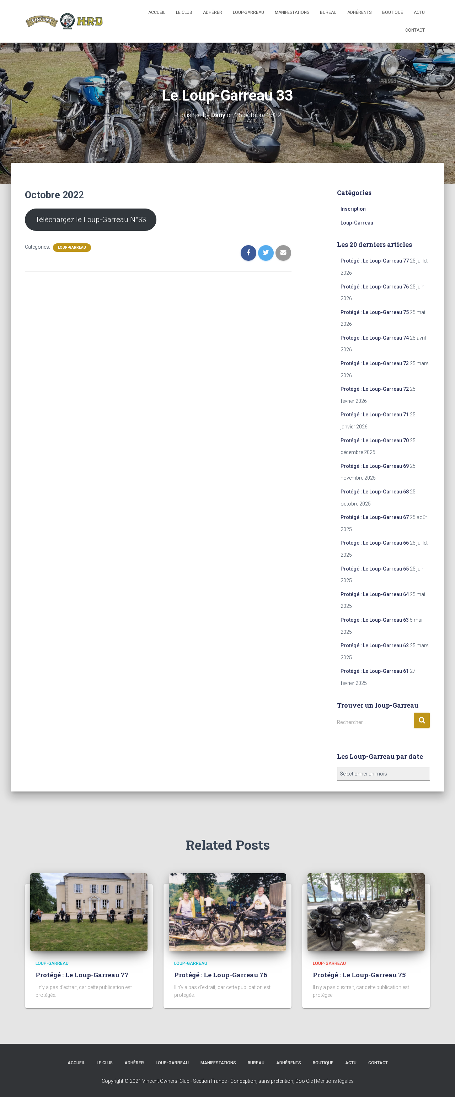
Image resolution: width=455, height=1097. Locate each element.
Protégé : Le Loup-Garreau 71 (375, 414)
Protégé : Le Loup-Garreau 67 (375, 517)
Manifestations (292, 12)
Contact (415, 30)
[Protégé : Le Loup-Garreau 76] (227, 912)
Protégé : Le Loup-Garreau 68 (375, 492)
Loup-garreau (248, 12)
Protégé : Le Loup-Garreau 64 (375, 594)
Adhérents (359, 12)
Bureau (328, 12)
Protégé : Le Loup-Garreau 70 (375, 440)
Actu (419, 12)
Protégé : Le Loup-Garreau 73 (375, 363)
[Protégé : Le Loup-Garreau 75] (366, 912)
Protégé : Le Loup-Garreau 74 (375, 338)
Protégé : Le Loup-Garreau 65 (375, 569)
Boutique (392, 12)
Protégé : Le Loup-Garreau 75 (375, 312)
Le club (184, 12)
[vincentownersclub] (64, 21)
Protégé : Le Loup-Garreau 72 (375, 389)
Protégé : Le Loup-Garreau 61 (375, 671)
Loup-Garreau (72, 247)
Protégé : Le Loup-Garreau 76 (375, 287)
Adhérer (212, 12)
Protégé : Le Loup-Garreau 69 (375, 466)
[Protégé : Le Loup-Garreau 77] (89, 912)
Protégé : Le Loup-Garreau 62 (375, 645)
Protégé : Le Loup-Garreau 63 (375, 620)
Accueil (156, 12)
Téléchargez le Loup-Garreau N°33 (90, 219)
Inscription (353, 209)
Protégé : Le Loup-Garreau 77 (375, 261)
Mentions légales (335, 1081)
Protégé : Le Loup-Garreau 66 (375, 543)
